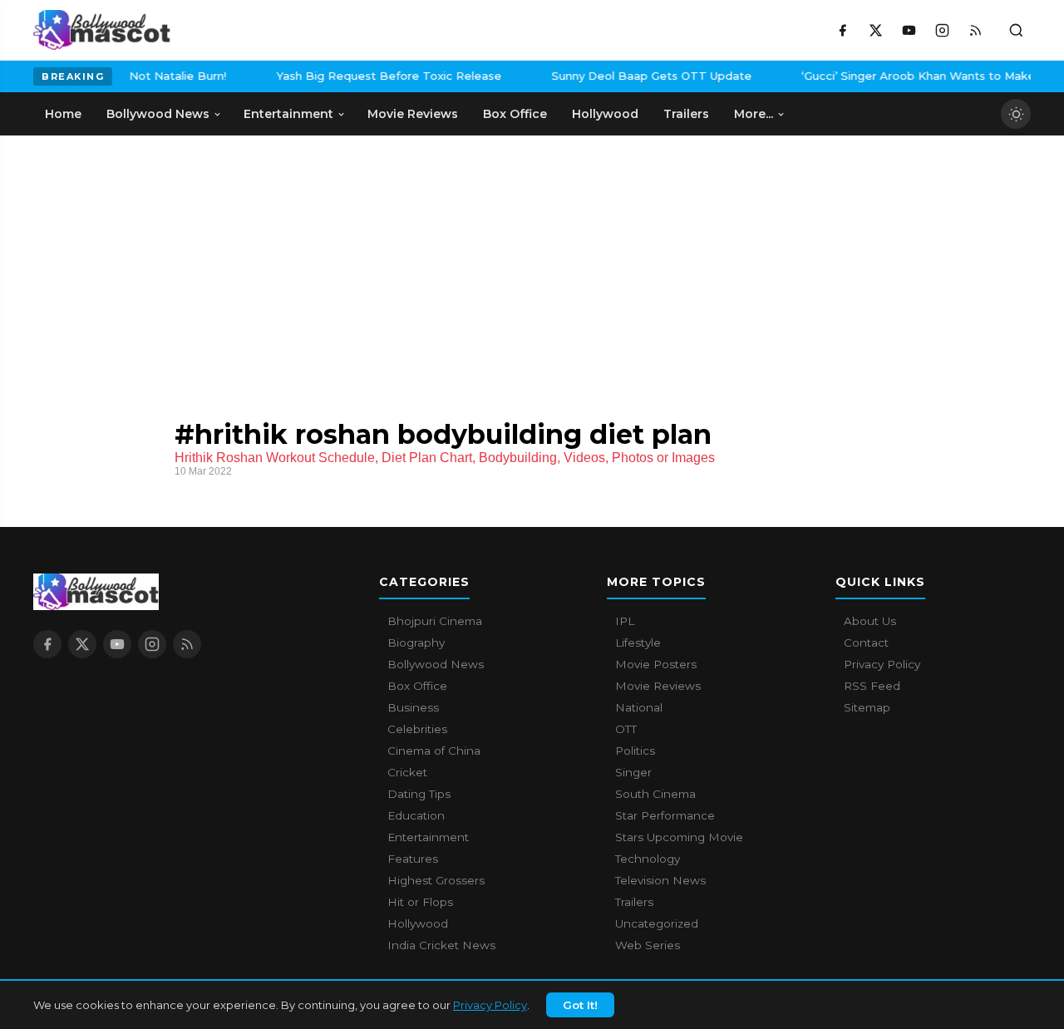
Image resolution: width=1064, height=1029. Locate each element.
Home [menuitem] (63, 113)
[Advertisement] (158, 260)
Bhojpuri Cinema (434, 621)
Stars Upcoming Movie (679, 837)
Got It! (580, 1005)
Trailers (634, 901)
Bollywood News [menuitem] (157, 113)
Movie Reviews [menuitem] (412, 113)
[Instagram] (942, 30)
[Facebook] (842, 30)
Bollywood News (435, 664)
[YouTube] (908, 30)
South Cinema (655, 793)
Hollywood (417, 923)
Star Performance (665, 815)
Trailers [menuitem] (686, 113)
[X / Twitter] (875, 30)
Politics (635, 750)
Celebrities (417, 729)
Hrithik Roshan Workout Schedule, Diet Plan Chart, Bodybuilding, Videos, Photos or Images (445, 457)
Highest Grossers (436, 880)
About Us (870, 621)
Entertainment (428, 837)
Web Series (647, 945)
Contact (866, 642)
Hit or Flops (420, 901)
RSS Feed (872, 685)
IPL (624, 621)
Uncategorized (656, 923)
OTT (626, 729)
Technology (647, 858)
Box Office (417, 685)
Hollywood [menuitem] (605, 113)
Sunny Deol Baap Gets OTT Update (637, 75)
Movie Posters (656, 664)
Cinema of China (433, 750)
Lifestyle (638, 642)
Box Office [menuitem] (515, 113)
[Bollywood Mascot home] (101, 30)
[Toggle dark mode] (1016, 114)
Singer (633, 772)
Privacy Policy (490, 1005)
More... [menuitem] (753, 113)
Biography (416, 642)
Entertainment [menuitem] (288, 113)
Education (416, 815)
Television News (660, 880)
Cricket (407, 772)
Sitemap (867, 707)
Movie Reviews (658, 685)
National (639, 707)
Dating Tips (419, 793)
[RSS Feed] (975, 30)
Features (412, 858)
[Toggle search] (1016, 30)
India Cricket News (441, 945)
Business (413, 707)
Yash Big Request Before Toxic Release (374, 75)
